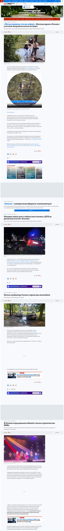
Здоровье (45, 1)
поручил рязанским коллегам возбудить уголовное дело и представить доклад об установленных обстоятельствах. (23, 145)
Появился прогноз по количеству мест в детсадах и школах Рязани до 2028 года (27, 405)
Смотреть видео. (10, 112)
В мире (36, 1)
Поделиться (57, 224)
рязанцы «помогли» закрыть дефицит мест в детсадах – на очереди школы (27, 403)
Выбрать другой (28, 7)
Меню (1, 1)
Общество (26, 1)
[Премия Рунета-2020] (18, 4)
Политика (21, 1)
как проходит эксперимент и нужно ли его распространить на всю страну (28, 376)
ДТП (9, 282)
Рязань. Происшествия (31, 68)
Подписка (57, 3)
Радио (47, 3)
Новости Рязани (13, 389)
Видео (10, 1)
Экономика (31, 1)
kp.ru (10, 32)
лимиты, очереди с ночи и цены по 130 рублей (27, 411)
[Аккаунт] (62, 1)
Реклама (51, 3)
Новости (5, 214)
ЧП (9, 389)
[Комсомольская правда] (9, 4)
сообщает (11, 268)
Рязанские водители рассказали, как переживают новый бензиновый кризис (27, 414)
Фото (6, 1)
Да (24, 7)
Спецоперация (15, 1)
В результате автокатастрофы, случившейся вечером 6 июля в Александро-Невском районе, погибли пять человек (22, 261)
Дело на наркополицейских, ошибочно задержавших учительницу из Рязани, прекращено (28, 423)
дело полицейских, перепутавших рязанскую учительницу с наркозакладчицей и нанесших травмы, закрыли (28, 420)
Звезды (40, 1)
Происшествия (9, 214)
